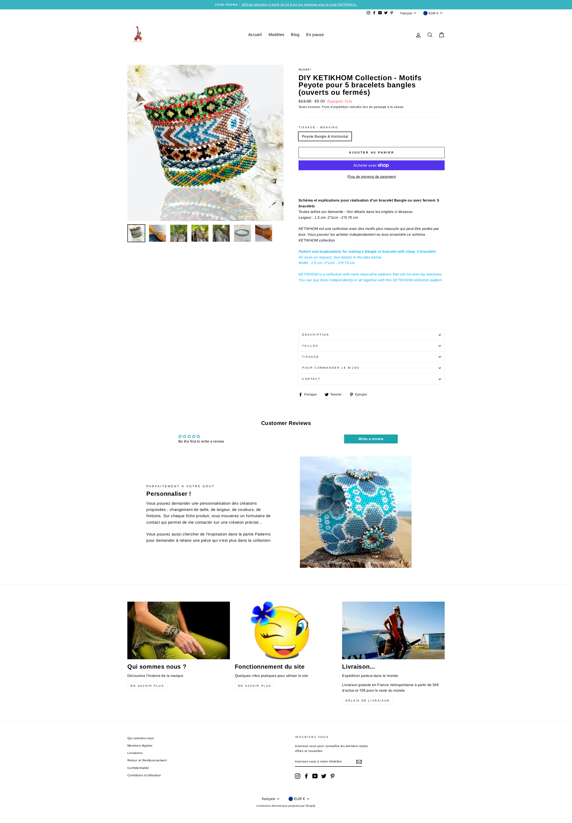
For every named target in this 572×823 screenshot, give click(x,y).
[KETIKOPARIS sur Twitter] (323, 776)
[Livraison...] (393, 630)
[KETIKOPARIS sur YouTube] (315, 776)
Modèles (276, 34)
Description (315, 334)
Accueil (255, 34)
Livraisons (135, 753)
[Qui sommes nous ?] (178, 630)
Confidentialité (138, 768)
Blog (295, 34)
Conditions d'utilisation (144, 775)
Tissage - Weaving (318, 127)
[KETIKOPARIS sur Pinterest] (332, 776)
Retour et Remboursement (147, 760)
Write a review (370, 439)
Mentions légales (139, 745)
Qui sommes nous (140, 738)
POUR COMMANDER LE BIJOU (331, 367)
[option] (286, 4)
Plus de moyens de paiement (371, 176)
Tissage (310, 356)
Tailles (310, 345)
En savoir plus (147, 685)
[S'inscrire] (359, 762)
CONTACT (311, 378)
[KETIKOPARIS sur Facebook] (306, 776)
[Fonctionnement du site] (286, 630)
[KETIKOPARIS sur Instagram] (297, 776)
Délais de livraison (367, 700)
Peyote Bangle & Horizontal (325, 136)
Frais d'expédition (335, 107)
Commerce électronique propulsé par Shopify (286, 805)
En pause (315, 34)
